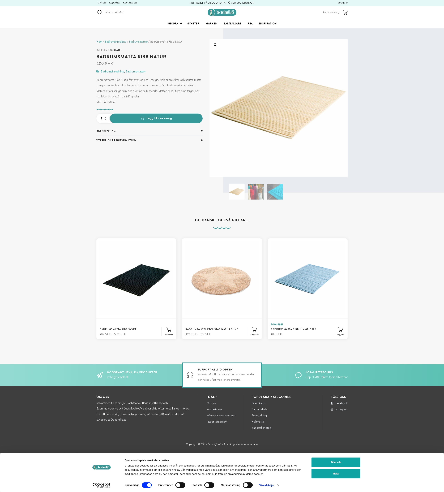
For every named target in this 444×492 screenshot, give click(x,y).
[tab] (149, 131)
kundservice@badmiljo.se (111, 419)
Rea (250, 23)
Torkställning (259, 415)
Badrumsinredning (115, 42)
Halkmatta (258, 422)
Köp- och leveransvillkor (221, 415)
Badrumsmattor (138, 42)
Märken (211, 23)
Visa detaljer (266, 485)
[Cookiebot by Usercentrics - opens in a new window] (101, 485)
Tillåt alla (336, 462)
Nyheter (193, 23)
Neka (336, 473)
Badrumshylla (259, 409)
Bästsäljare (232, 23)
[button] (215, 45)
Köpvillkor (114, 3)
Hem (99, 42)
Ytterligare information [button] (116, 140)
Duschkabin (258, 403)
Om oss (102, 3)
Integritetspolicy (217, 422)
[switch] (180, 485)
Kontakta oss (130, 3)
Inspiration (268, 23)
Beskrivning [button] (106, 131)
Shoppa (172, 23)
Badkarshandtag (261, 428)
